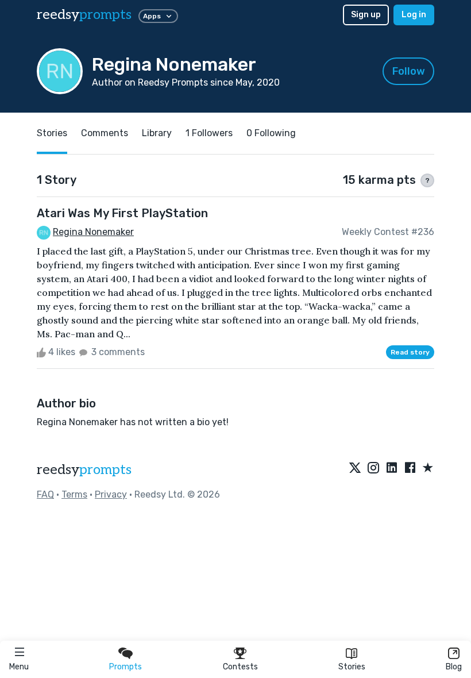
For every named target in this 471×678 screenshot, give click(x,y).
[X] (355, 468)
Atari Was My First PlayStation (122, 213)
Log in (413, 15)
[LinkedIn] (392, 468)
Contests (240, 667)
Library (157, 133)
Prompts (125, 667)
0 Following (271, 133)
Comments (104, 133)
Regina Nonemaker (93, 231)
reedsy (84, 14)
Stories (351, 667)
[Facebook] (410, 468)
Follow (408, 71)
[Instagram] (373, 468)
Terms (74, 494)
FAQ (45, 494)
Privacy (111, 494)
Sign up (366, 15)
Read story (410, 352)
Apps (152, 16)
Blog (454, 667)
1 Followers (209, 133)
